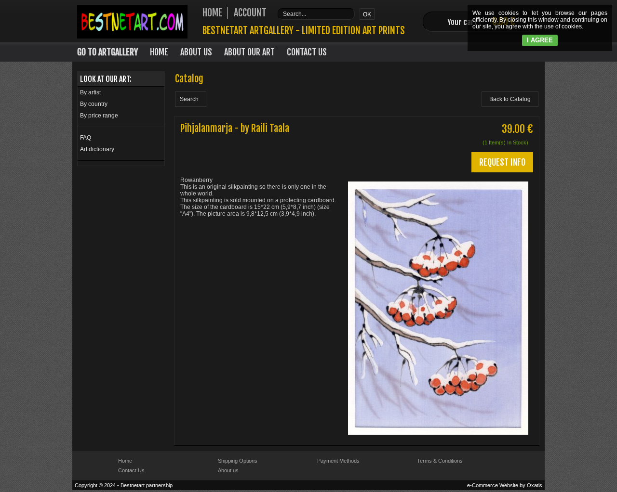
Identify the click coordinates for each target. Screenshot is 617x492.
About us (228, 470)
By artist (90, 92)
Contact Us (307, 52)
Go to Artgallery (107, 52)
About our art (249, 52)
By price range (99, 115)
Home (159, 52)
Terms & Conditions (440, 461)
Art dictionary (97, 149)
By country (93, 104)
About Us (196, 52)
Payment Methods (338, 461)
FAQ (85, 137)
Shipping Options (237, 461)
